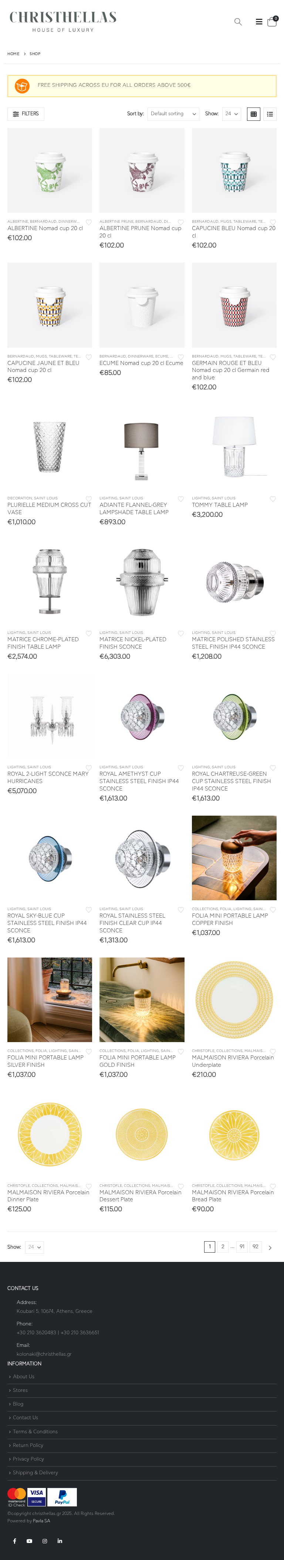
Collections (205, 909)
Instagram (44, 1541)
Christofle (203, 1051)
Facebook (14, 1541)
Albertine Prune (116, 221)
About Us (23, 1377)
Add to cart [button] (80, 140)
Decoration (19, 498)
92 (255, 1246)
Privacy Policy (28, 1459)
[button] (238, 22)
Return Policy (28, 1445)
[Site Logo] (62, 22)
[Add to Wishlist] (88, 222)
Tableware (244, 221)
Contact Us (25, 1418)
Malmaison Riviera (264, 1051)
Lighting (108, 498)
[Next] (270, 1248)
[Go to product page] (49, 170)
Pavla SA (41, 1521)
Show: (211, 114)
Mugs (225, 221)
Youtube (29, 1541)
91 (242, 1246)
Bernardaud (43, 221)
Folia (225, 909)
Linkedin (60, 1541)
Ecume (161, 356)
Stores (20, 1390)
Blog (18, 1404)
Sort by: (135, 114)
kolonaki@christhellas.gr (44, 1354)
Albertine (17, 221)
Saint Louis (46, 498)
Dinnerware (71, 221)
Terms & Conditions (35, 1432)
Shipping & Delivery (35, 1473)
